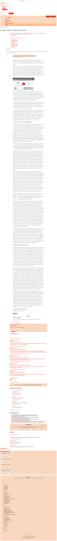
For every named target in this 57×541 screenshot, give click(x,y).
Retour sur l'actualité (14, 41)
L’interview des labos (7, 502)
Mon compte (6, 489)
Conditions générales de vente (8, 510)
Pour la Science (6, 517)
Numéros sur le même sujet (16, 388)
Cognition (13, 47)
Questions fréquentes (7, 507)
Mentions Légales (6, 510)
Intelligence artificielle (3, 27)
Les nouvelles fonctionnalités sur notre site (10, 514)
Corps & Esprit (6, 499)
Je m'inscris (28, 479)
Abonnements (6, 485)
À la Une (12, 432)
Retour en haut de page (3, 448)
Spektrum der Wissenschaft (8, 520)
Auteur (28, 316)
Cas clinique (6, 501)
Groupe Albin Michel (6, 522)
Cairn (5, 529)
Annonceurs (6, 513)
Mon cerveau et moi (7, 500)
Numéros (5, 486)
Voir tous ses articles (16, 321)
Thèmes (5, 503)
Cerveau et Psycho (7, 518)
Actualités (5, 492)
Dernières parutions (4, 451)
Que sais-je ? (6, 526)
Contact (5, 508)
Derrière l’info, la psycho (7, 495)
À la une (5, 494)
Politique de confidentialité (8, 511)
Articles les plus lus (14, 412)
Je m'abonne (15, 313)
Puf (4, 525)
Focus (5, 494)
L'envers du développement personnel (9, 498)
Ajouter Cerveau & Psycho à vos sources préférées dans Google (25, 55)
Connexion (4, 11)
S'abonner (13, 331)
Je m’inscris (28, 429)
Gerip (5, 524)
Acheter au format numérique (17, 330)
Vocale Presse (6, 530)
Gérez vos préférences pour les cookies (9, 512)
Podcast (6, 25)
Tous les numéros (6, 456)
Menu (3, 5)
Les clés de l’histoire (7, 500)
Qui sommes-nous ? (7, 509)
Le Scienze (5, 520)
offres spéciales (5, 9)
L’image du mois (6, 493)
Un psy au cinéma (6, 496)
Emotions (13, 42)
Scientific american (7, 519)
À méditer (5, 497)
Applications (6, 487)
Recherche (4, 7)
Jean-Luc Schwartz (12, 35)
